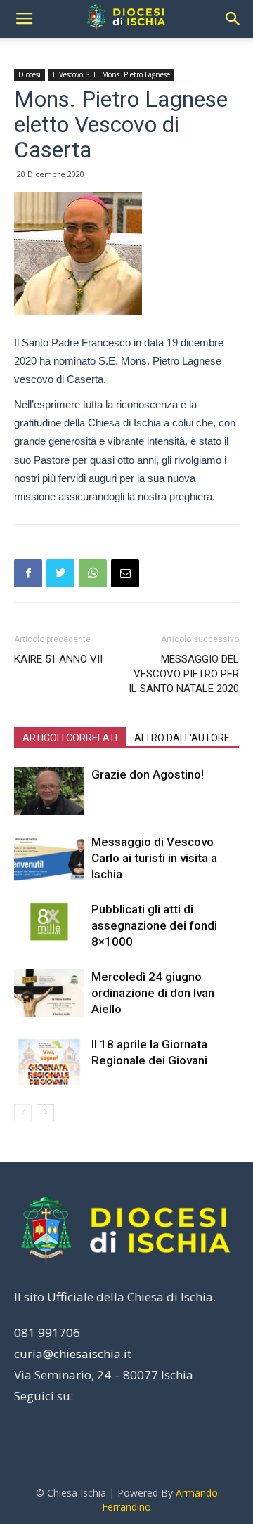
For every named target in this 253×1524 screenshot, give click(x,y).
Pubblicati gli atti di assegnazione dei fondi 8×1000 (154, 925)
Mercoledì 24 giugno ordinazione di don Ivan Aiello (152, 993)
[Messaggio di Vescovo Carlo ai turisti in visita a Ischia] (49, 858)
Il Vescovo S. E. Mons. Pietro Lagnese (111, 74)
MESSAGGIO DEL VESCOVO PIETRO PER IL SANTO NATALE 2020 (184, 674)
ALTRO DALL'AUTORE (182, 737)
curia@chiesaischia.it (72, 1354)
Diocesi (29, 74)
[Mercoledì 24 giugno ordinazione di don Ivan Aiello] (49, 993)
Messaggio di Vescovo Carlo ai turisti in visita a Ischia (154, 858)
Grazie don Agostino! (147, 774)
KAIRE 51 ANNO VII (58, 659)
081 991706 (47, 1332)
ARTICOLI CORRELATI (69, 737)
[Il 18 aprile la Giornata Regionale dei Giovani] (49, 1060)
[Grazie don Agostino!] (49, 791)
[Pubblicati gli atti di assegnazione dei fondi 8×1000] (49, 925)
